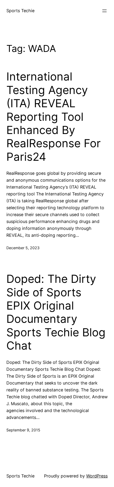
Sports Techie (20, 10)
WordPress (97, 476)
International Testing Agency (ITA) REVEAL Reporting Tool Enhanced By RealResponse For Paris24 (53, 116)
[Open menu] (104, 11)
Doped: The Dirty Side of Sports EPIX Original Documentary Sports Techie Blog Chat (56, 312)
